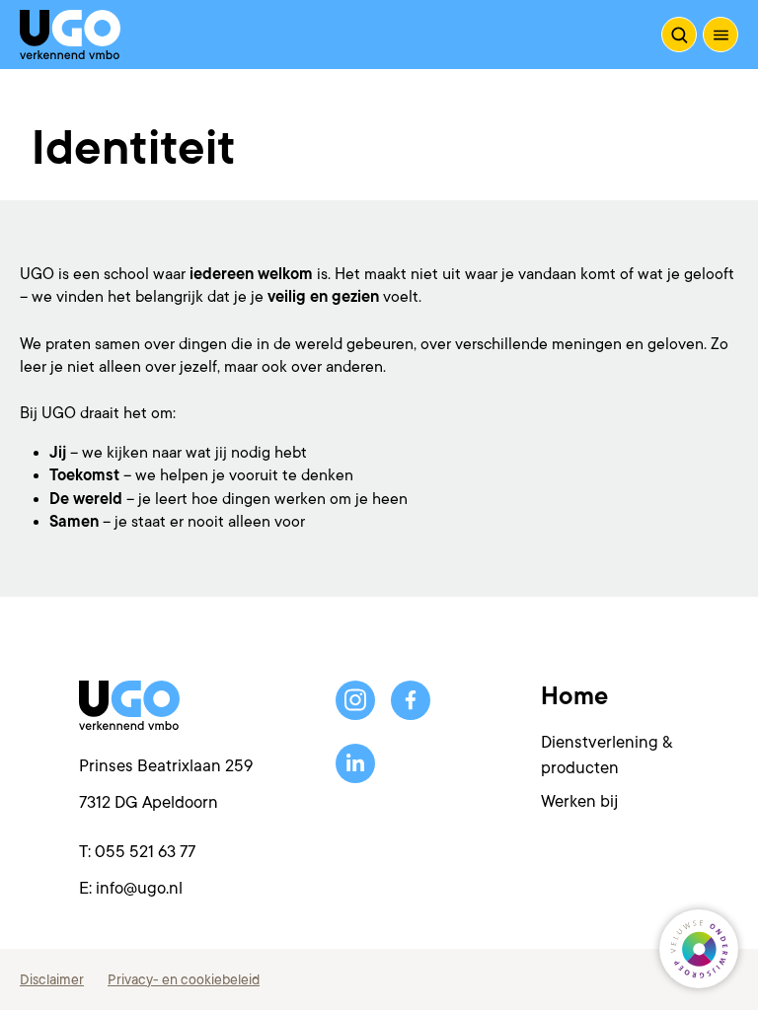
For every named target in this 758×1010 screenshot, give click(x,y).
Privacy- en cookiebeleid (184, 979)
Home (574, 696)
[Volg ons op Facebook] (410, 700)
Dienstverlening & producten (606, 755)
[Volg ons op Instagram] (355, 700)
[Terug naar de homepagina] (70, 34)
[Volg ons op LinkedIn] (355, 763)
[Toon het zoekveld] (679, 34)
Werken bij (579, 801)
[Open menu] (720, 34)
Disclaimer (52, 979)
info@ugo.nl (139, 888)
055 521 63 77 (145, 851)
